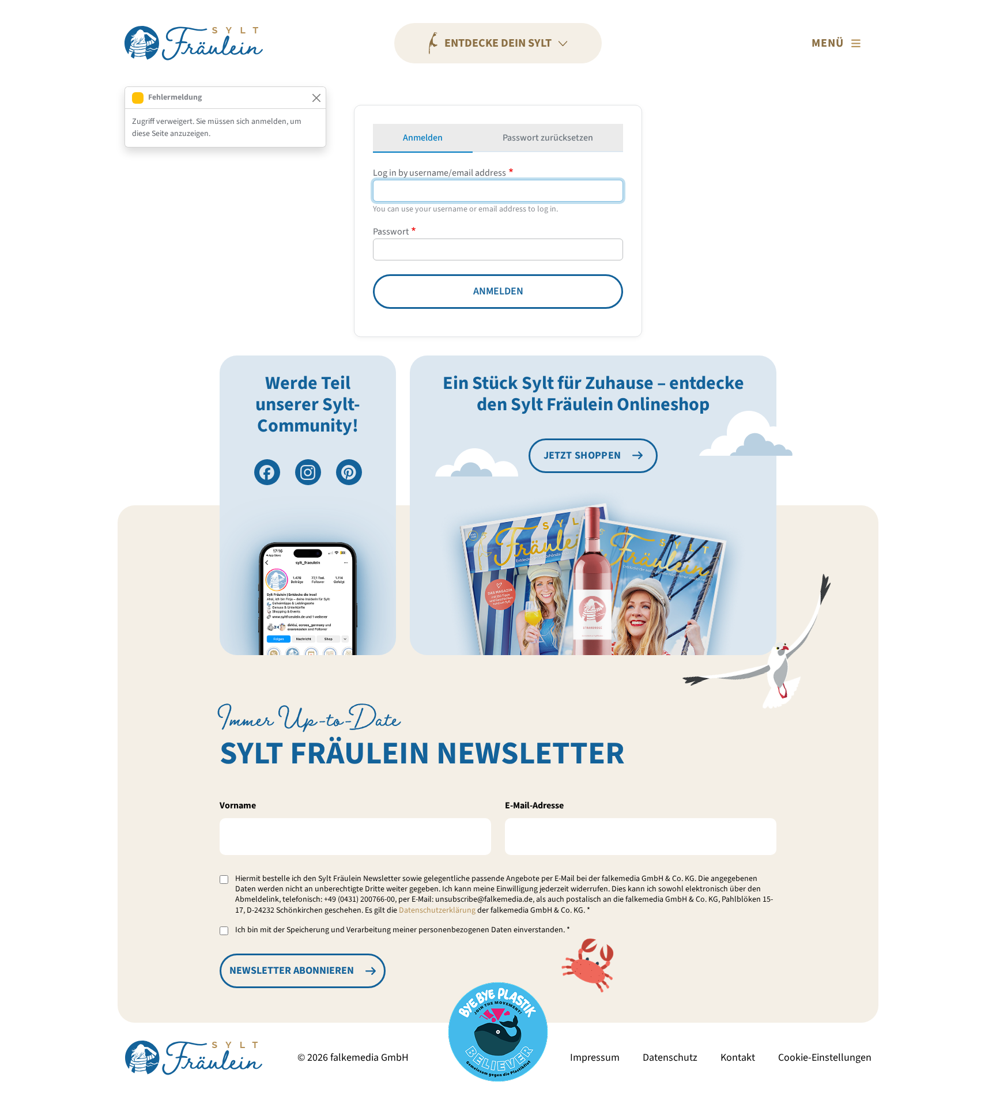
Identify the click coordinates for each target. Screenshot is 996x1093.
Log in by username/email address (439, 173)
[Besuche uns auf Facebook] (267, 472)
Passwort (391, 231)
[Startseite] (193, 43)
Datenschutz (670, 1057)
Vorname (238, 805)
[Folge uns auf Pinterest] (349, 472)
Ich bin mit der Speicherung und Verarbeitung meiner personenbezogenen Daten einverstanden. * (402, 930)
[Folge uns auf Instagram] (308, 472)
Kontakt (737, 1057)
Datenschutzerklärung (437, 910)
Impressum (595, 1057)
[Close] (316, 98)
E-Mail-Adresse (534, 805)
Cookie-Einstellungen (824, 1057)
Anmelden (423, 137)
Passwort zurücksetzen (548, 137)
